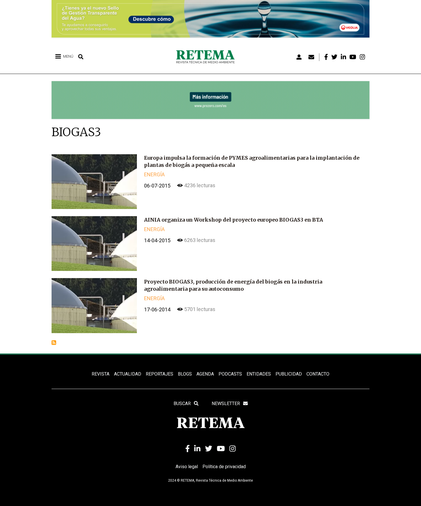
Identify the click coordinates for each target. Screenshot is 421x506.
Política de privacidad (224, 466)
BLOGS (185, 374)
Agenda (205, 374)
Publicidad (289, 374)
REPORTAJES (159, 374)
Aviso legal (187, 466)
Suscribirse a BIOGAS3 (54, 342)
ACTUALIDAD (127, 374)
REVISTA (100, 374)
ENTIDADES (259, 374)
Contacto (317, 374)
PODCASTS (230, 374)
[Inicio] (207, 57)
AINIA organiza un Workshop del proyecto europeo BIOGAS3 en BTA (233, 219)
